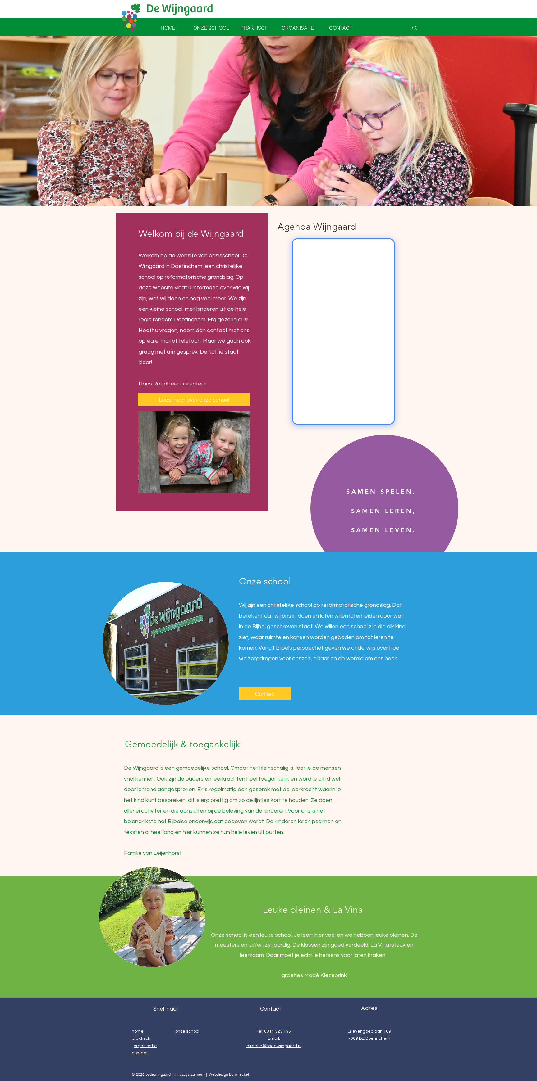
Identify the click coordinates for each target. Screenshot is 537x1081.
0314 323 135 (277, 1031)
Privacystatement (189, 1074)
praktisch (141, 1038)
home (138, 1031)
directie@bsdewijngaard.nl (273, 1046)
